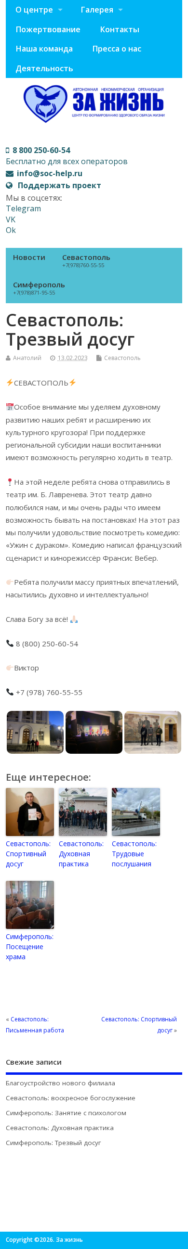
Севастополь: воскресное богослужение (70, 1098)
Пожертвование (48, 29)
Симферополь (39, 288)
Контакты (119, 29)
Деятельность (44, 68)
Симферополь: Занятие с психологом (66, 1112)
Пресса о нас (116, 48)
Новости (29, 257)
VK (10, 219)
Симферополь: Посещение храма (30, 946)
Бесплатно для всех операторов (67, 155)
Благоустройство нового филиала (60, 1083)
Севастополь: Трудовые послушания (134, 853)
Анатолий (27, 358)
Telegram (23, 208)
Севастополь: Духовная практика (81, 853)
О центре (34, 9)
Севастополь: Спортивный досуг (28, 853)
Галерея (97, 9)
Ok (11, 230)
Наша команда (44, 48)
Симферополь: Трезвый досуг (53, 1142)
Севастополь (86, 260)
